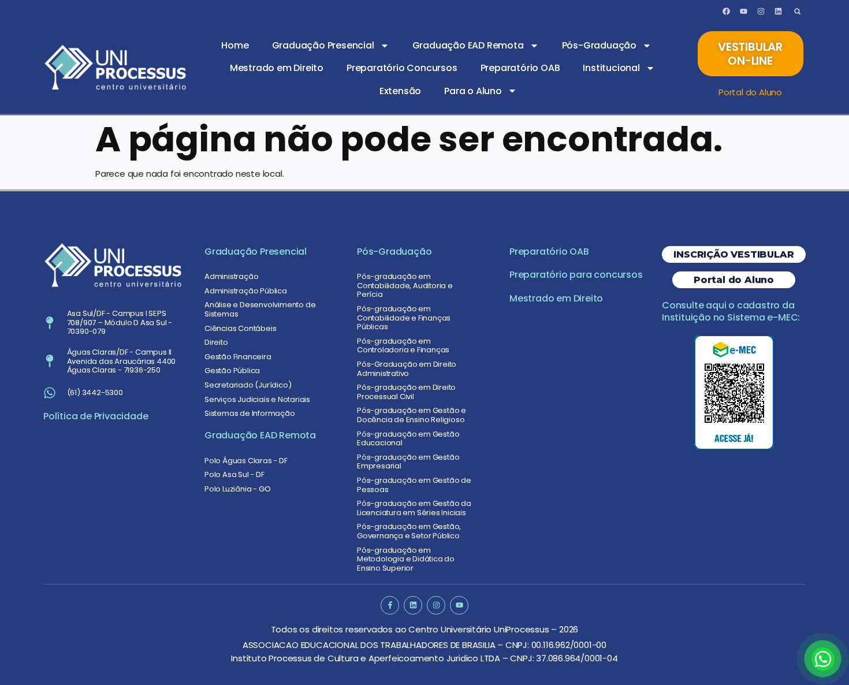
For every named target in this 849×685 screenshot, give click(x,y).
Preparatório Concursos (402, 68)
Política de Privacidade (95, 416)
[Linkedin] (777, 11)
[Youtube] (743, 11)
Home (234, 45)
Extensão (400, 91)
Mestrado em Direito (276, 68)
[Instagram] (760, 11)
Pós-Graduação (599, 45)
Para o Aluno (473, 91)
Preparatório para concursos (576, 274)
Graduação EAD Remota (468, 45)
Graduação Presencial (323, 45)
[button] (797, 11)
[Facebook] (726, 11)
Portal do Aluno (750, 92)
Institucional (611, 68)
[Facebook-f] (390, 605)
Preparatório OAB (520, 68)
